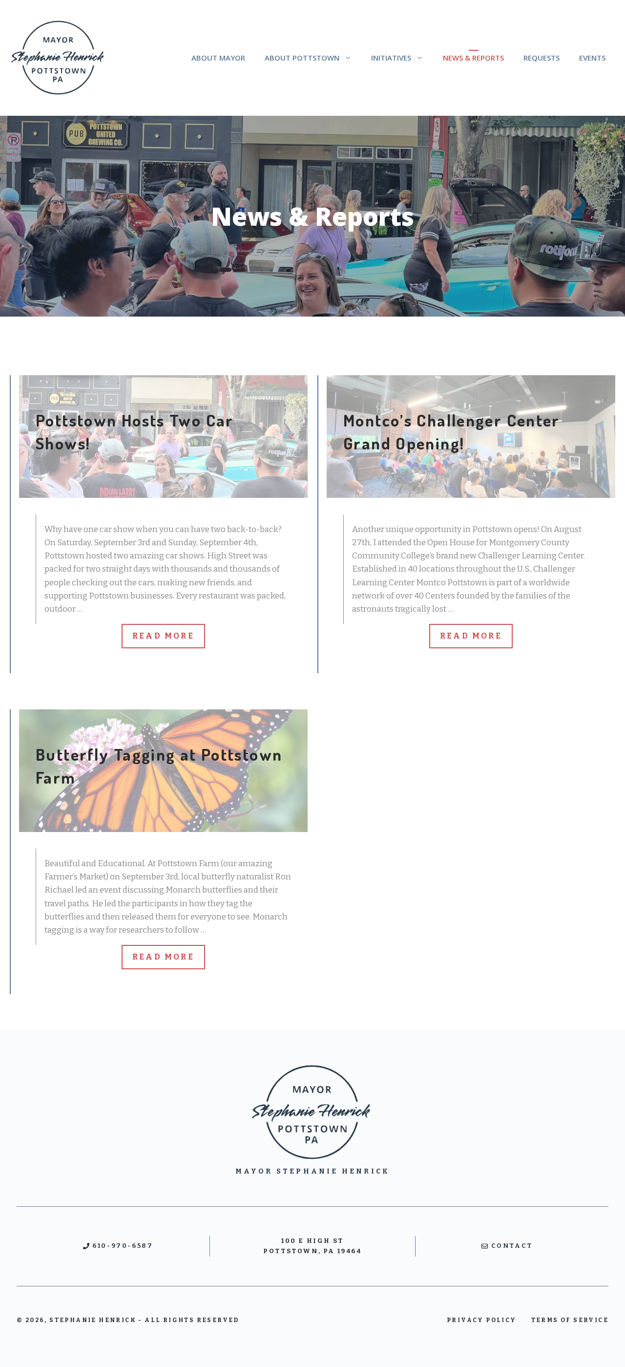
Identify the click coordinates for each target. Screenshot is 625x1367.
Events (592, 58)
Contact (512, 1245)
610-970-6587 (122, 1245)
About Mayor (218, 58)
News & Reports (473, 58)
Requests (541, 58)
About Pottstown (302, 58)
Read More (163, 636)
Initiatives (391, 58)
